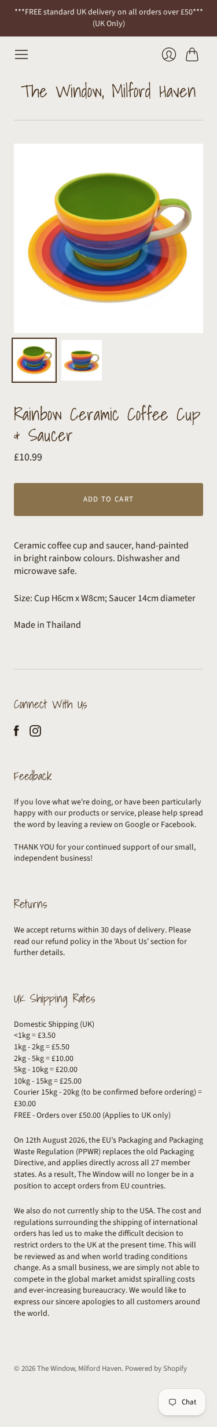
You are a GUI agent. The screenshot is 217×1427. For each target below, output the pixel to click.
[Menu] (21, 54)
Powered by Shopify (156, 1368)
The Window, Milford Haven (108, 91)
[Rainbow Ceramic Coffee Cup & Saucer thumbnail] (34, 360)
